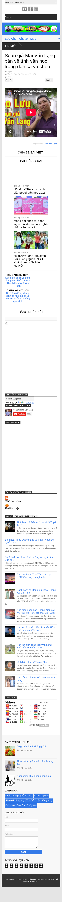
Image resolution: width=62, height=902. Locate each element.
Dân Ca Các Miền (21, 74)
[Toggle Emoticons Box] (6, 323)
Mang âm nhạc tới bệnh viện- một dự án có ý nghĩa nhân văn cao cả (31, 224)
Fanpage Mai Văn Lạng (30, 9)
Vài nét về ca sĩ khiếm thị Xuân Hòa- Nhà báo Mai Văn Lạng (36, 628)
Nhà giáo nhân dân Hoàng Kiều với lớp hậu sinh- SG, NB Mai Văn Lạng (36, 611)
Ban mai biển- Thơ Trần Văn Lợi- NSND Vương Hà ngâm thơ (34, 575)
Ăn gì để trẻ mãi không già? (31, 746)
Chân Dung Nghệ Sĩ (16, 795)
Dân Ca (10, 74)
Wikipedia (36, 9)
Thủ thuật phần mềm (45, 879)
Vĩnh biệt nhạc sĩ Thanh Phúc (32, 662)
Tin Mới (10, 46)
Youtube (24, 9)
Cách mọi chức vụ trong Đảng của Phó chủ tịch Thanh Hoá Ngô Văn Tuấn (18, 282)
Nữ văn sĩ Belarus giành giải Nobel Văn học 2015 (30, 191)
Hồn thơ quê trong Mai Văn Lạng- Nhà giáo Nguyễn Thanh (34, 646)
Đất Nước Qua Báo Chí (18, 805)
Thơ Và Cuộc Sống (36, 800)
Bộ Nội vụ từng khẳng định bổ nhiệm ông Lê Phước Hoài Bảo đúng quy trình (18, 297)
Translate (29, 402)
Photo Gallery (12, 800)
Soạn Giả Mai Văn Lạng (26, 879)
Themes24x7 (33, 881)
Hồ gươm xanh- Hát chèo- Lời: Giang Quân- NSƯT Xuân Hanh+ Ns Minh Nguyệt (31, 260)
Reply (9, 72)
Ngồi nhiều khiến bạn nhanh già (34, 776)
